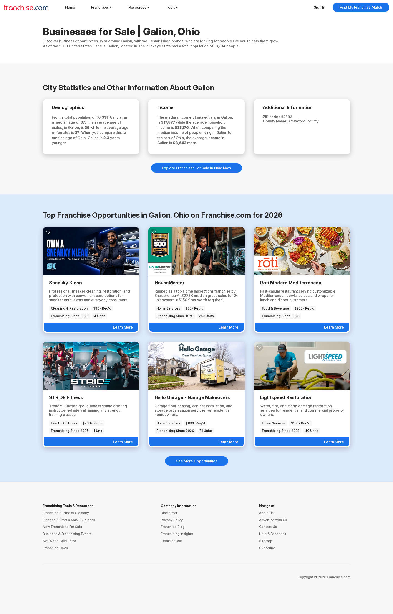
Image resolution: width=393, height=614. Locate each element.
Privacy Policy (172, 520)
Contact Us (268, 527)
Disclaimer (169, 513)
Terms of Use (171, 541)
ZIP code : (272, 117)
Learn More (123, 327)
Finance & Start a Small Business (69, 520)
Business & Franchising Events (67, 534)
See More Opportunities (196, 461)
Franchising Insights (177, 534)
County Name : (276, 121)
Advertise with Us (273, 520)
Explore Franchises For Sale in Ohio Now (196, 168)
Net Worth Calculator (59, 541)
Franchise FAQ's (55, 548)
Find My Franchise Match (361, 7)
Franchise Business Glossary (66, 513)
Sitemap (265, 541)
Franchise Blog (172, 527)
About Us (266, 513)
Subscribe (267, 548)
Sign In (319, 7)
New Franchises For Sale (62, 527)
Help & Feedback (272, 534)
